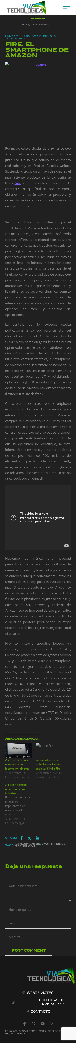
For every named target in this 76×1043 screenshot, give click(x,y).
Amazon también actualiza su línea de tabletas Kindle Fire (49, 764)
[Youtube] (43, 1024)
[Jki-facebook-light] (24, 1024)
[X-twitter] (33, 1024)
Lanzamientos (39, 24)
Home (25, 24)
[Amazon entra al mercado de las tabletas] (20, 804)
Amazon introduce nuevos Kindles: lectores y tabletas (17, 764)
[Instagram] (52, 1024)
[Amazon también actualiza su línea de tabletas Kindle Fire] (49, 750)
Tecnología (15, 38)
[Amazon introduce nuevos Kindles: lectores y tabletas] (18, 750)
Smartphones (44, 36)
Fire (17, 182)
